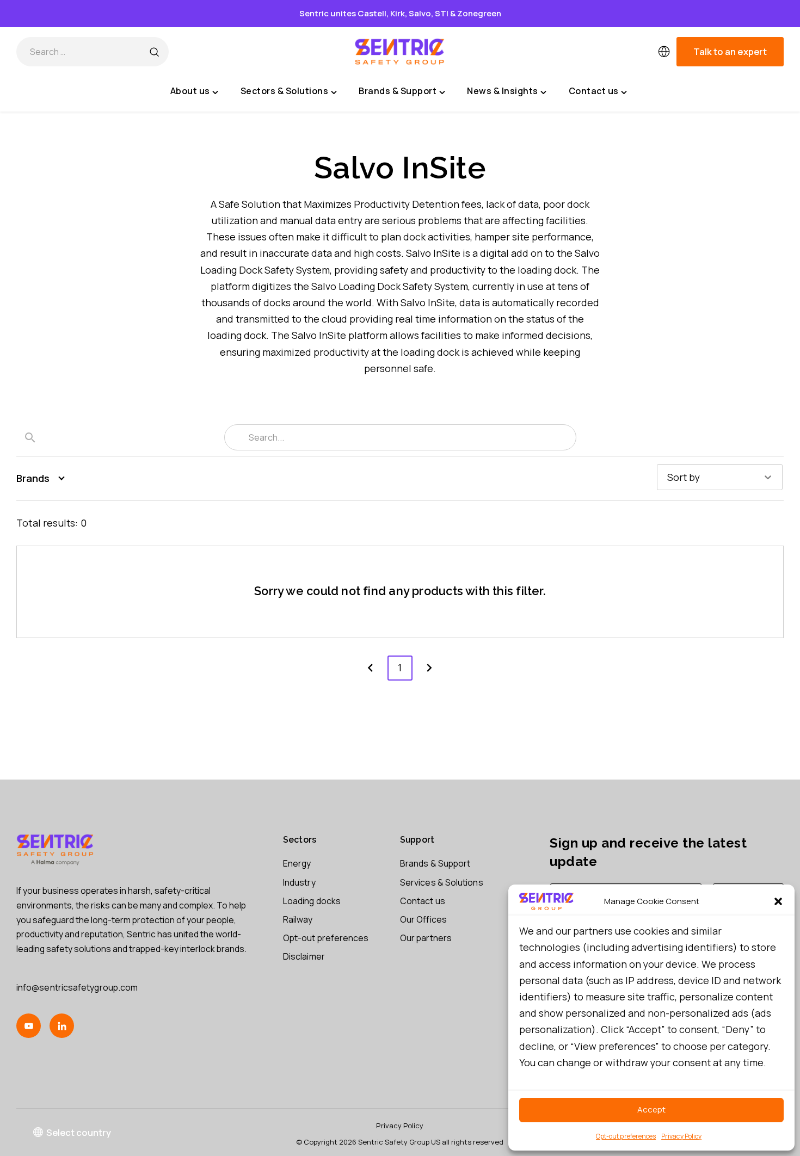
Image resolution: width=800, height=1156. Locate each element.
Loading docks (312, 901)
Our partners (426, 938)
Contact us (422, 901)
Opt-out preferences (626, 1136)
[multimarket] (663, 51)
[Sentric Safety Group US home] (400, 51)
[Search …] (154, 51)
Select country (78, 1132)
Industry (299, 882)
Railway (298, 919)
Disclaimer (304, 956)
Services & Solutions (441, 882)
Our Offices (423, 919)
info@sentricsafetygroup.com (77, 987)
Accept (651, 1109)
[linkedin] (62, 1025)
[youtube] (28, 1025)
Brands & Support (435, 863)
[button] (778, 901)
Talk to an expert (730, 51)
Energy (297, 863)
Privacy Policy (681, 1136)
